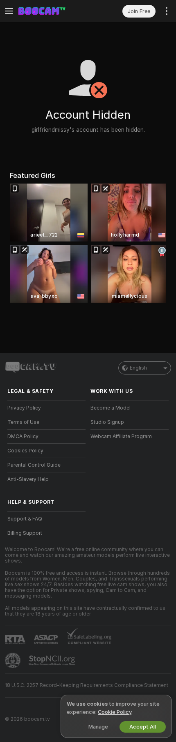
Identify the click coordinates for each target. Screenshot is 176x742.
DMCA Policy (22, 436)
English (138, 368)
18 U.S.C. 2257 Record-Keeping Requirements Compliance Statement (86, 685)
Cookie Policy (114, 712)
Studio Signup (107, 422)
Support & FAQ (24, 519)
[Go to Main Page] (53, 11)
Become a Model (110, 408)
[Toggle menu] (9, 11)
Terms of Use (23, 422)
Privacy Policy (24, 408)
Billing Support (24, 533)
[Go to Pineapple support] (13, 660)
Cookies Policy (25, 451)
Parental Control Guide (34, 465)
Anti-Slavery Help (28, 479)
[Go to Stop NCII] (53, 660)
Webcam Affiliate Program (121, 436)
